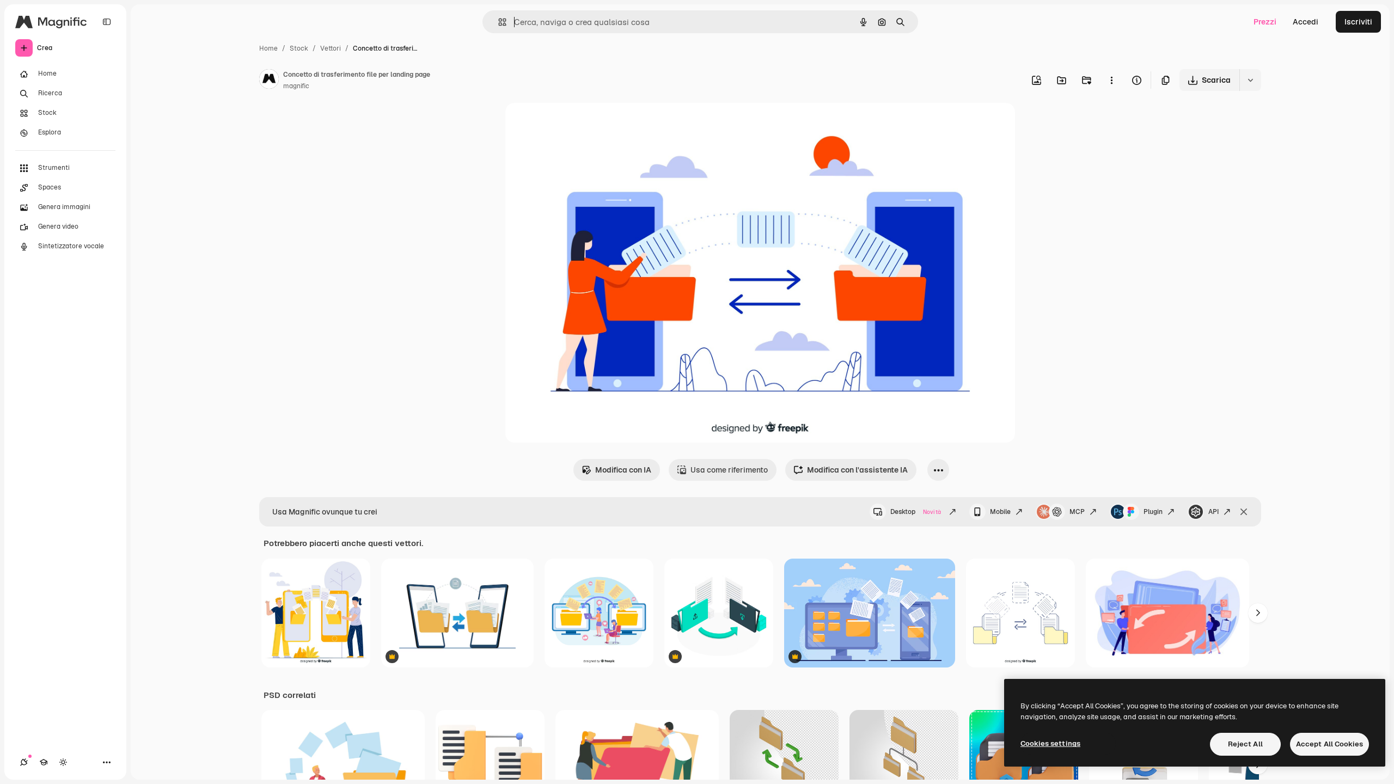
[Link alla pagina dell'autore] (269, 80)
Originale (577, 124)
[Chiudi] (1243, 511)
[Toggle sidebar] (106, 21)
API (1213, 511)
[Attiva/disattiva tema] (63, 762)
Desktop (915, 511)
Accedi (1305, 22)
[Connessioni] (24, 762)
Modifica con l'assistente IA (857, 470)
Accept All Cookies (1329, 744)
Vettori (330, 48)
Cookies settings (1050, 743)
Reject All (1245, 744)
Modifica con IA (623, 470)
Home (268, 48)
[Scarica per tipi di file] (1250, 80)
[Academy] (43, 762)
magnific (296, 86)
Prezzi (1265, 22)
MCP (1077, 511)
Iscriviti (1358, 22)
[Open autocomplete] (498, 22)
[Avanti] (1258, 613)
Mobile (1000, 511)
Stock (299, 48)
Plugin (1153, 511)
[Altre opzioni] (1111, 80)
